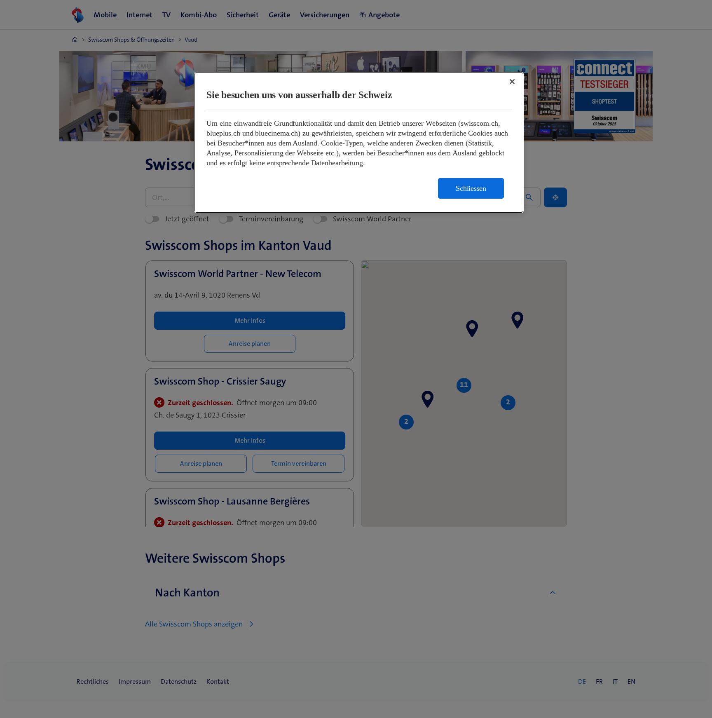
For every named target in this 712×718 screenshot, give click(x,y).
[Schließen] (512, 82)
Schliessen (471, 188)
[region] (359, 142)
